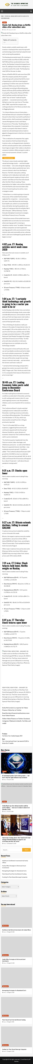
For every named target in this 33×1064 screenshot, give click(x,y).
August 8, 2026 (11, 1022)
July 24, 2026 (11, 779)
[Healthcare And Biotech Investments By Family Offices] (16, 917)
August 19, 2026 (11, 932)
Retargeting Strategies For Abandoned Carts (14, 871)
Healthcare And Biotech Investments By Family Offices (15, 861)
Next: (15, 741)
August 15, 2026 (11, 963)
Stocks (4, 22)
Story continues (8, 158)
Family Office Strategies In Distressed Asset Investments (14, 866)
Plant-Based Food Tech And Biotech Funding (14, 874)
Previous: (12, 735)
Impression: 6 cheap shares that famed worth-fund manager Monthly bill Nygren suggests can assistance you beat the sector (16, 839)
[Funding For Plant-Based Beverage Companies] (16, 1036)
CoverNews (24, 1059)
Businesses (5, 925)
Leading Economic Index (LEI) (11, 410)
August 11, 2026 (11, 992)
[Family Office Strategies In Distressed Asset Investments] (16, 946)
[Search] (31, 11)
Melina (5, 29)
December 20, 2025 (12, 843)
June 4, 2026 (10, 811)
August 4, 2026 (11, 1051)
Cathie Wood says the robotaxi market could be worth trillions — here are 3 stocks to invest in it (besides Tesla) (16, 807)
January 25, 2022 (12, 29)
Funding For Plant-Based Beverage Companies (14, 877)
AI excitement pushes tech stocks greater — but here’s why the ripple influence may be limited (15, 776)
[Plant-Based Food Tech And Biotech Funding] (16, 1007)
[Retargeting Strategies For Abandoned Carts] (16, 978)
